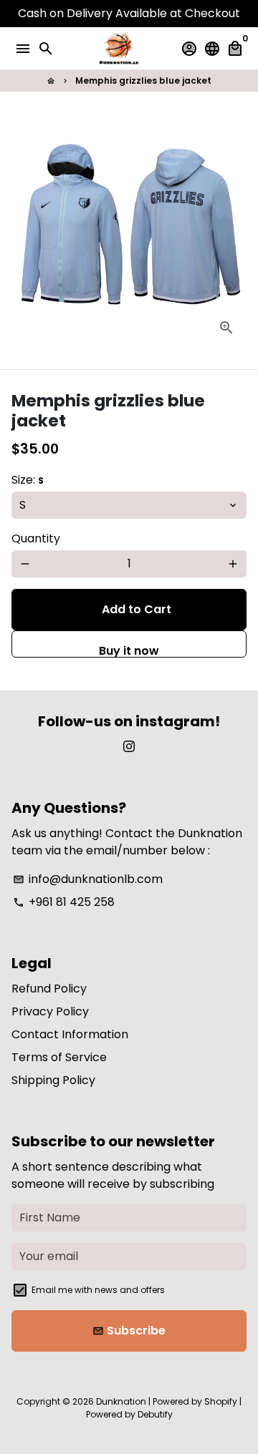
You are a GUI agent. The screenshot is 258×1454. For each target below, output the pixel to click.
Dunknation (121, 1401)
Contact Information (69, 1034)
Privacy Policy (50, 1011)
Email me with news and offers (98, 1290)
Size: (27, 480)
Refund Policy (49, 988)
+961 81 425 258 (64, 902)
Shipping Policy (53, 1080)
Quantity (35, 538)
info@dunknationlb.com (88, 879)
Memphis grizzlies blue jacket (143, 80)
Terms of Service (59, 1057)
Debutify (155, 1414)
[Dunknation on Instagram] (129, 746)
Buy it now (129, 650)
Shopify (220, 1401)
